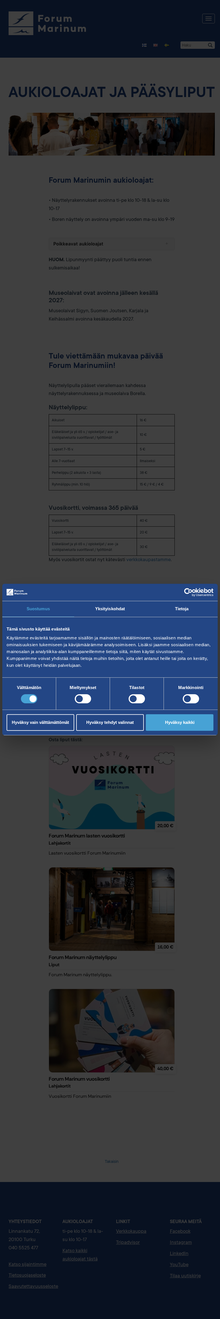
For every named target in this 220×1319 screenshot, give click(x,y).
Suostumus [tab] (38, 608)
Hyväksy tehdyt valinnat (110, 722)
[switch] (83, 698)
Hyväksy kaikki (180, 722)
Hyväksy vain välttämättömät (40, 722)
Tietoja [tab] (182, 608)
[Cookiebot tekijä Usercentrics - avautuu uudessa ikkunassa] (188, 592)
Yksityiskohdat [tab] (110, 608)
